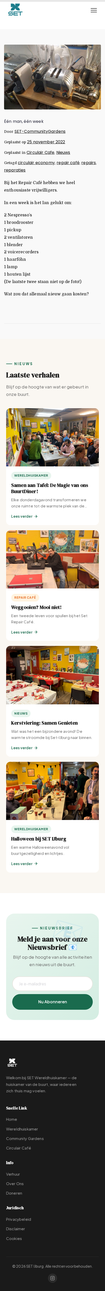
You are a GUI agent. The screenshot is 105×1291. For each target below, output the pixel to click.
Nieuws (63, 152)
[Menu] (94, 10)
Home (11, 1119)
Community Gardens (25, 1138)
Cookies (14, 1238)
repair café (68, 163)
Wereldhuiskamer (22, 1128)
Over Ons (15, 1183)
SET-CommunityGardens (40, 131)
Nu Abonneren (52, 1001)
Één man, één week (24, 121)
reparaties (15, 170)
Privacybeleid (18, 1219)
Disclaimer (15, 1228)
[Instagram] (52, 1278)
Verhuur (13, 1174)
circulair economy (36, 163)
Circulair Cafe (40, 152)
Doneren (14, 1192)
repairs (88, 163)
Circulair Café (18, 1147)
